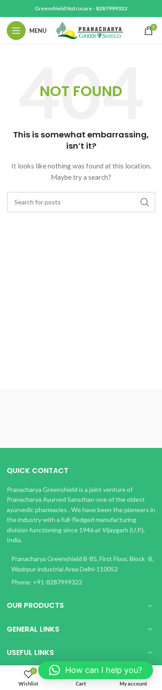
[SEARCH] (145, 202)
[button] (95, 670)
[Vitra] (44, 418)
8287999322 (111, 8)
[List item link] (81, 582)
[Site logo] (89, 30)
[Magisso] (118, 418)
